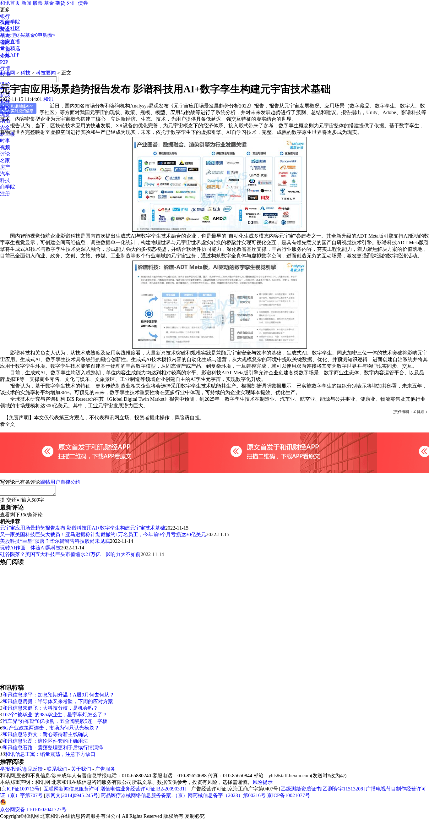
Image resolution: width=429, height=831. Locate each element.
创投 (5, 107)
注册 (5, 193)
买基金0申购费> (38, 35)
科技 (5, 180)
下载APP (9, 55)
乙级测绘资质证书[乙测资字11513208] (323, 788)
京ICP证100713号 (21, 788)
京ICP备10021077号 (288, 795)
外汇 (72, 3)
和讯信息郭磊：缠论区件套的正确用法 (45, 741)
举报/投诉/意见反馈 (21, 769)
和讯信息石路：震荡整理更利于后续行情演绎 (53, 747)
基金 (49, 3)
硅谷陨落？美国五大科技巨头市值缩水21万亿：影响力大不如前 (70, 554)
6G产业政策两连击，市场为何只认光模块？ (51, 727)
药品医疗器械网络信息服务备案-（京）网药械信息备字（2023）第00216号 (183, 795)
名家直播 (10, 41)
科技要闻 (46, 72)
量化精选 (10, 48)
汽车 (5, 173)
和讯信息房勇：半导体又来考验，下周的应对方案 (58, 701)
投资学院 (10, 22)
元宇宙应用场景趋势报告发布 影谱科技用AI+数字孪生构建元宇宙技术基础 (82, 528)
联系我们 (57, 769)
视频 (5, 147)
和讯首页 (10, 3)
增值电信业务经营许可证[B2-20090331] (143, 788)
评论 (5, 154)
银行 (5, 16)
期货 (60, 3)
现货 (5, 114)
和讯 (48, 99)
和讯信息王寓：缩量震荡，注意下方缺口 (50, 754)
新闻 (26, 3)
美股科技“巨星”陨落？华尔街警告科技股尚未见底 (55, 541)
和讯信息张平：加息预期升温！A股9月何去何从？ (58, 694)
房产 (5, 167)
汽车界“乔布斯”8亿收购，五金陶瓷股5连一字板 (55, 721)
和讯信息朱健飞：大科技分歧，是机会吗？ (50, 708)
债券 (83, 3)
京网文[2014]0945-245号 (72, 795)
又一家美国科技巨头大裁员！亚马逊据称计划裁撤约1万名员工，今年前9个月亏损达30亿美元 (103, 534)
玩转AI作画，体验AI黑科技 (30, 547)
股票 (38, 3)
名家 (5, 160)
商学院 (7, 187)
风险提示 (263, 782)
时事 (5, 140)
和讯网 (7, 72)
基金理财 (10, 35)
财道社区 (10, 28)
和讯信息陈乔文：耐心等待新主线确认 (45, 734)
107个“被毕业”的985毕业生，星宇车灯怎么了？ (55, 714)
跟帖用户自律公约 (60, 482)
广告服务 (105, 769)
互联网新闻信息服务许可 (71, 788)
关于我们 (81, 769)
